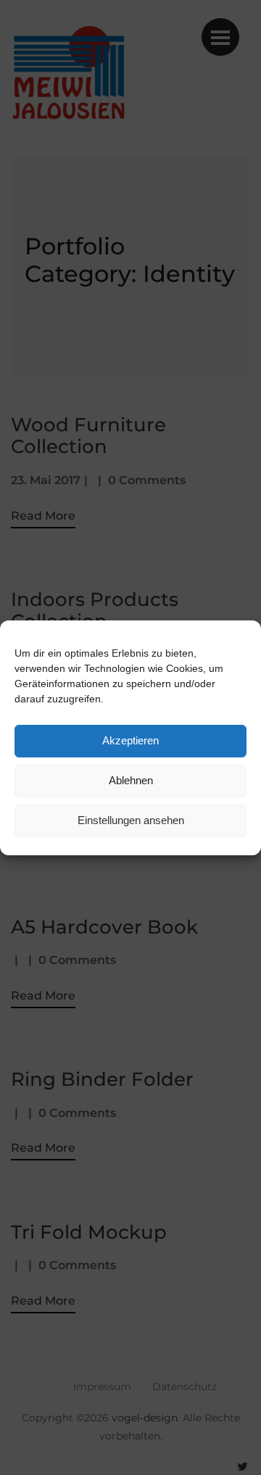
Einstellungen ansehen (131, 820)
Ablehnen (131, 780)
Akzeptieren (130, 740)
